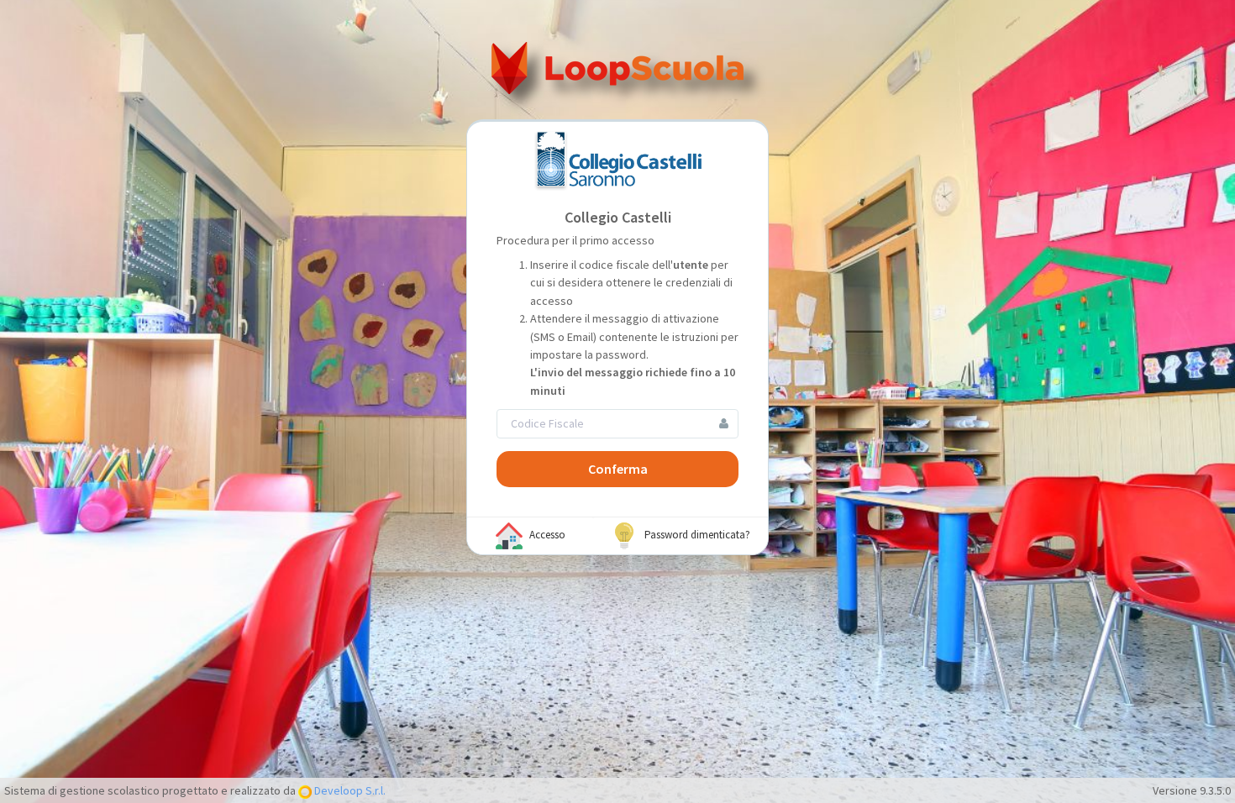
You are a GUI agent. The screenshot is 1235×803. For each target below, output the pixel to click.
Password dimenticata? (696, 534)
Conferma (618, 468)
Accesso (546, 534)
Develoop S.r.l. (349, 790)
